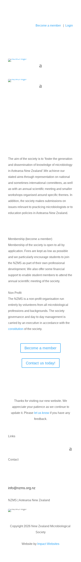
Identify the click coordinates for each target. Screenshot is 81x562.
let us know (41, 412)
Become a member (48, 25)
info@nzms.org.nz (21, 488)
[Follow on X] (19, 18)
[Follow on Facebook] (11, 18)
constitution (15, 328)
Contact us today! (40, 363)
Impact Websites (48, 543)
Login (69, 25)
